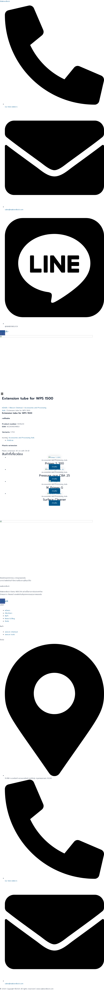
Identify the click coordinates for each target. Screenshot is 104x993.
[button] (52, 394)
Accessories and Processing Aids (21, 438)
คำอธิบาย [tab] (10, 440)
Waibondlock (5, 1)
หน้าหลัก (4, 408)
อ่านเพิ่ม (54, 467)
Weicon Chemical (15, 408)
